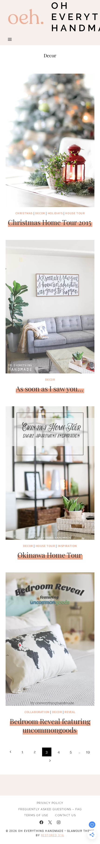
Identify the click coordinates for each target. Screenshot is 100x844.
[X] (50, 822)
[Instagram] (58, 822)
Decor (40, 213)
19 (88, 752)
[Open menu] (10, 39)
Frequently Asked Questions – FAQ (50, 809)
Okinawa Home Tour (49, 555)
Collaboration (37, 712)
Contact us (65, 815)
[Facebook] (41, 822)
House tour (75, 213)
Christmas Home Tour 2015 (49, 222)
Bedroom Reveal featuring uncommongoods (50, 726)
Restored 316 (52, 835)
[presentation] (50, 140)
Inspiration (67, 546)
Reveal (70, 712)
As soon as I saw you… (49, 388)
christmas (24, 213)
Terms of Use (36, 815)
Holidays (55, 213)
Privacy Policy (50, 803)
